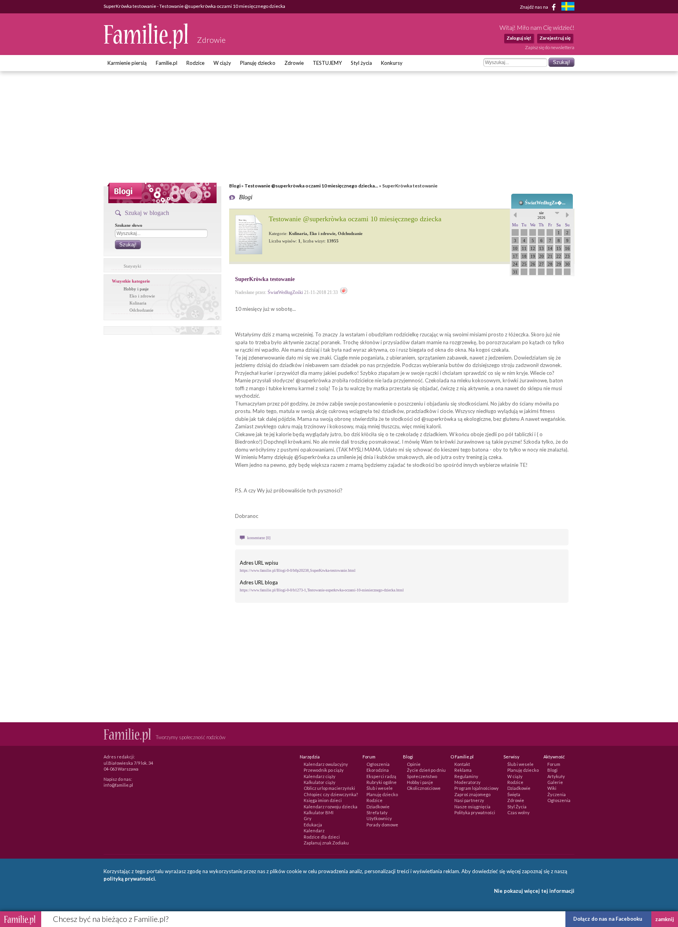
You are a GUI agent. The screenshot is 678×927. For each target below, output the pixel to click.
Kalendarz (314, 830)
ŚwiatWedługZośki (285, 292)
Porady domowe (382, 824)
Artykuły (556, 776)
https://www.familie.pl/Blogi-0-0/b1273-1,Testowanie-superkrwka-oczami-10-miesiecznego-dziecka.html (322, 590)
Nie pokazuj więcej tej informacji (534, 891)
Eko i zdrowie (142, 296)
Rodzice (195, 63)
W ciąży (222, 63)
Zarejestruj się (554, 38)
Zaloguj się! (519, 38)
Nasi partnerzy (469, 800)
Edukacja (313, 824)
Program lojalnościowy (476, 788)
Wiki (551, 788)
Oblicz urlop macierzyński (329, 788)
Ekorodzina (377, 770)
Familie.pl (166, 63)
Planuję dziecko (257, 63)
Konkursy (392, 63)
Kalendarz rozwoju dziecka (330, 806)
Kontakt (462, 764)
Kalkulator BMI (319, 812)
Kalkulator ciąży (319, 782)
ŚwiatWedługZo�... (545, 203)
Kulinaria (137, 303)
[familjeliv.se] (567, 7)
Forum (553, 764)
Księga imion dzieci (323, 800)
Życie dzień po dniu (426, 770)
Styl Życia (517, 806)
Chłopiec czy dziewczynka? (331, 794)
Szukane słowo (128, 225)
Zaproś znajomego (472, 794)
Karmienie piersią (127, 63)
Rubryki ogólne (381, 782)
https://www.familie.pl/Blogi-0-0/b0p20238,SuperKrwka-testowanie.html (297, 570)
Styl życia (361, 63)
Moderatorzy (467, 782)
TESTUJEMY (327, 63)
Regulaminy (466, 776)
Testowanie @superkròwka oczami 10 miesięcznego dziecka (355, 219)
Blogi (235, 186)
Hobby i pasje (136, 288)
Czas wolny (518, 812)
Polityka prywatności (474, 812)
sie (541, 215)
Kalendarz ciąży (319, 776)
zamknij (664, 919)
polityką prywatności (129, 879)
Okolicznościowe (424, 788)
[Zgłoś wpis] (343, 292)
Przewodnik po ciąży (324, 770)
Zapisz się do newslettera (549, 47)
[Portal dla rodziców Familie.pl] (146, 47)
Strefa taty (377, 812)
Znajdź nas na (534, 6)
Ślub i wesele (379, 788)
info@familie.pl (118, 784)
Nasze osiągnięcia (472, 806)
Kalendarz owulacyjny (326, 764)
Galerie (555, 782)
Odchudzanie (141, 310)
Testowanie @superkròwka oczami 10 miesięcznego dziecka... (311, 186)
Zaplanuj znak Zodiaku (326, 842)
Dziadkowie (378, 806)
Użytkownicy (379, 818)
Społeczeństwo (422, 776)
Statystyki (132, 266)
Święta (513, 794)
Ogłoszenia (378, 764)
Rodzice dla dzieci (322, 836)
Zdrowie (294, 63)
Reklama (463, 770)
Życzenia (556, 794)
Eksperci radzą (381, 776)
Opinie (414, 764)
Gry (308, 818)
